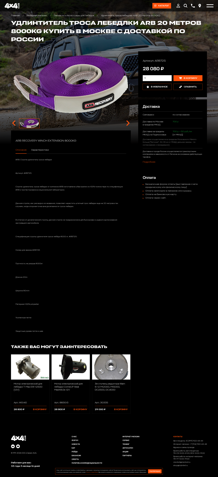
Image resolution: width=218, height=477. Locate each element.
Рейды (75, 452)
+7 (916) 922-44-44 (198, 444)
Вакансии (76, 455)
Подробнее (149, 162)
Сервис (126, 440)
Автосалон (128, 448)
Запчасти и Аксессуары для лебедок (74, 15)
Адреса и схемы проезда (183, 447)
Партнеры (127, 455)
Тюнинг (126, 444)
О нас (74, 437)
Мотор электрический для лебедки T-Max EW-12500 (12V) (28, 387)
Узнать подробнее (92, 472)
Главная (15, 15)
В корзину (40, 409)
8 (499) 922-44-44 (194, 441)
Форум (75, 440)
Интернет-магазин (36, 15)
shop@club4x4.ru (180, 465)
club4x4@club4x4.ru (181, 462)
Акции (125, 452)
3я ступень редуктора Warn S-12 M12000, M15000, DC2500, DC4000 (110, 387)
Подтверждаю (155, 471)
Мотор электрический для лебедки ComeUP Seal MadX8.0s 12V (68, 387)
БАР (73, 448)
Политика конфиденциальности (87, 463)
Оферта (75, 459)
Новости (76, 444)
